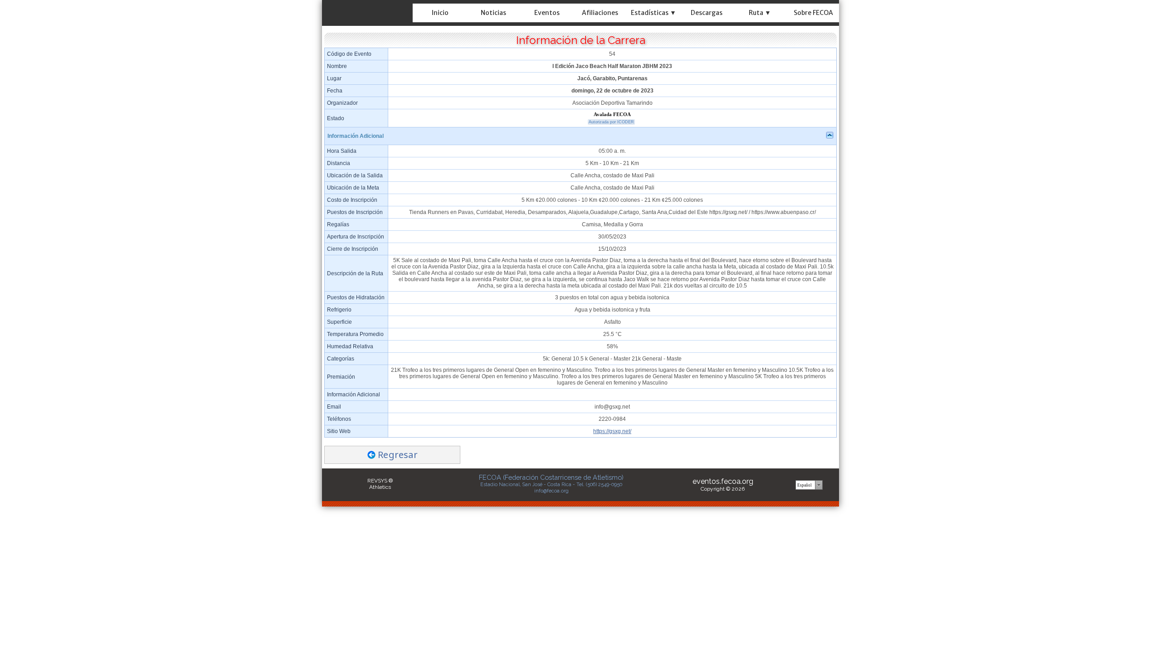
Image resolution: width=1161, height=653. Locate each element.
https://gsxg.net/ (612, 431)
